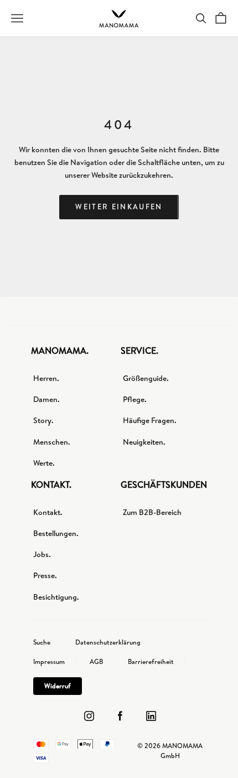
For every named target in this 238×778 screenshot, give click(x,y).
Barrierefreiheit (151, 661)
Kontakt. (48, 512)
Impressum (49, 661)
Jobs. (42, 554)
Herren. (46, 378)
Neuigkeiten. (144, 442)
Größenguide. (146, 378)
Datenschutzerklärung (108, 642)
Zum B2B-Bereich (152, 512)
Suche (41, 642)
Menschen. (51, 442)
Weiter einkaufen (118, 207)
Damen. (46, 399)
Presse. (45, 575)
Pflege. (135, 399)
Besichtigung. (56, 597)
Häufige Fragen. (150, 420)
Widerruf (57, 686)
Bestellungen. (56, 533)
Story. (43, 420)
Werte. (44, 463)
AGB (96, 661)
